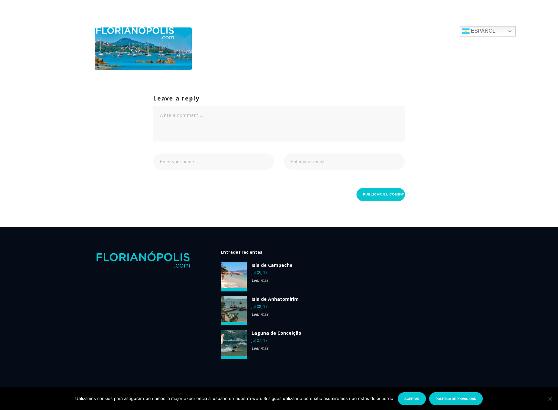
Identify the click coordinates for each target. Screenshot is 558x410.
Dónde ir (259, 31)
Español (482, 31)
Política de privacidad (456, 399)
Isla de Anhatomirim (275, 299)
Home (229, 31)
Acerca (333, 31)
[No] (550, 398)
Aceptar (411, 399)
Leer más (260, 280)
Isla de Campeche (272, 265)
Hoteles (297, 31)
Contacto (438, 31)
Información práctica (384, 31)
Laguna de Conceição (276, 333)
